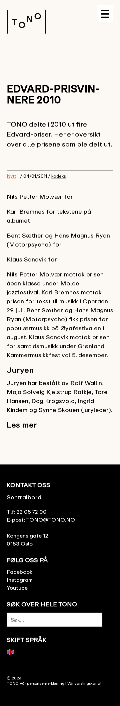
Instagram (20, 579)
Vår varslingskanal (84, 683)
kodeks (58, 176)
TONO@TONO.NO (50, 519)
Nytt (11, 176)
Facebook (19, 571)
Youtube (17, 587)
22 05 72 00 (32, 511)
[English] (11, 651)
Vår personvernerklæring (42, 683)
